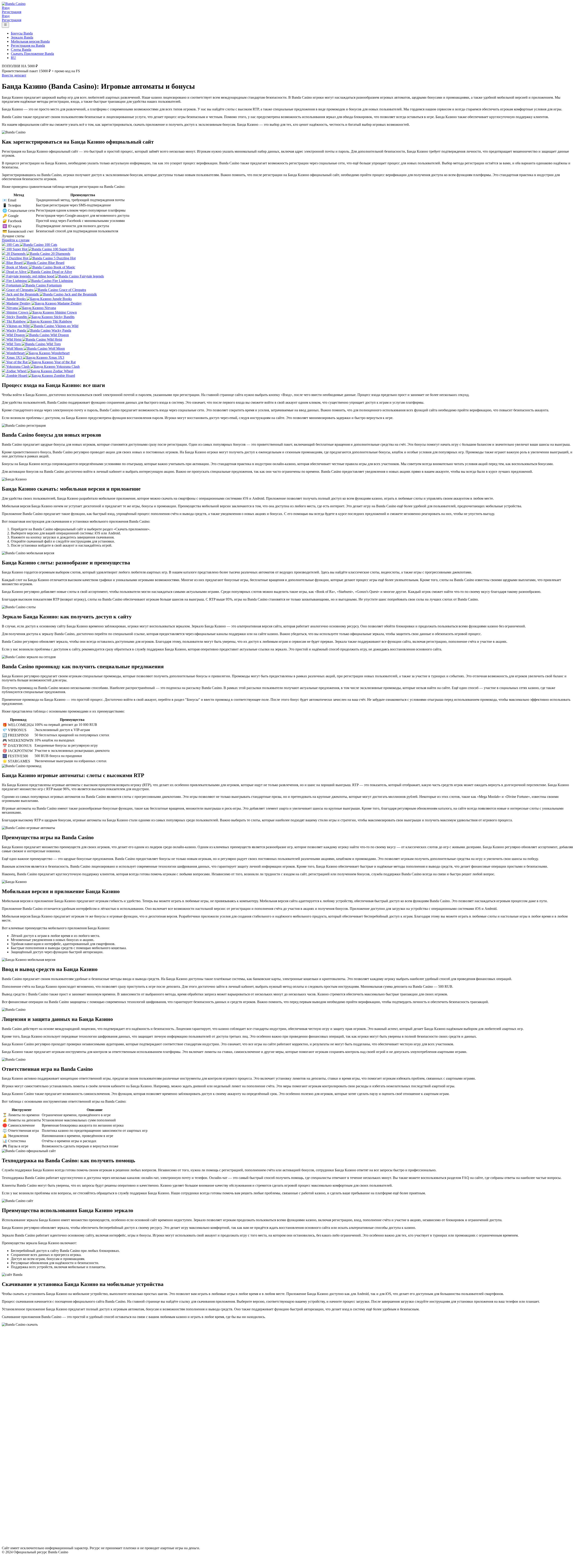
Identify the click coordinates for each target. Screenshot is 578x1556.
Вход (5, 8)
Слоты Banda (21, 49)
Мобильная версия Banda (30, 41)
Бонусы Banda (22, 33)
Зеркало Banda (22, 37)
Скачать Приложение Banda (32, 54)
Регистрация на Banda (28, 45)
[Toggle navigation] (5, 25)
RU (13, 58)
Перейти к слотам (15, 240)
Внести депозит (14, 75)
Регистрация (11, 12)
